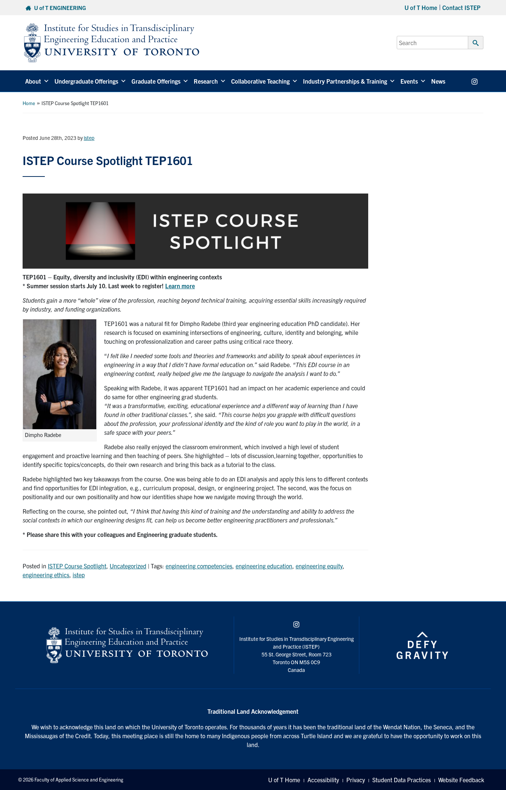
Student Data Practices (401, 779)
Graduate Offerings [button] (156, 81)
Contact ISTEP (461, 7)
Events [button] (409, 81)
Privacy (355, 779)
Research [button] (206, 81)
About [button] (33, 81)
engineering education (264, 565)
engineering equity (319, 565)
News (438, 81)
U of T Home (421, 7)
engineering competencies (199, 565)
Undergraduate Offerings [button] (86, 81)
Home (29, 103)
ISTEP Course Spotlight (77, 565)
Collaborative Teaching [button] (260, 81)
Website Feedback (461, 779)
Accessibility (323, 779)
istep (89, 137)
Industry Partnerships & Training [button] (345, 81)
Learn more (180, 285)
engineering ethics (46, 574)
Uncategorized (128, 565)
